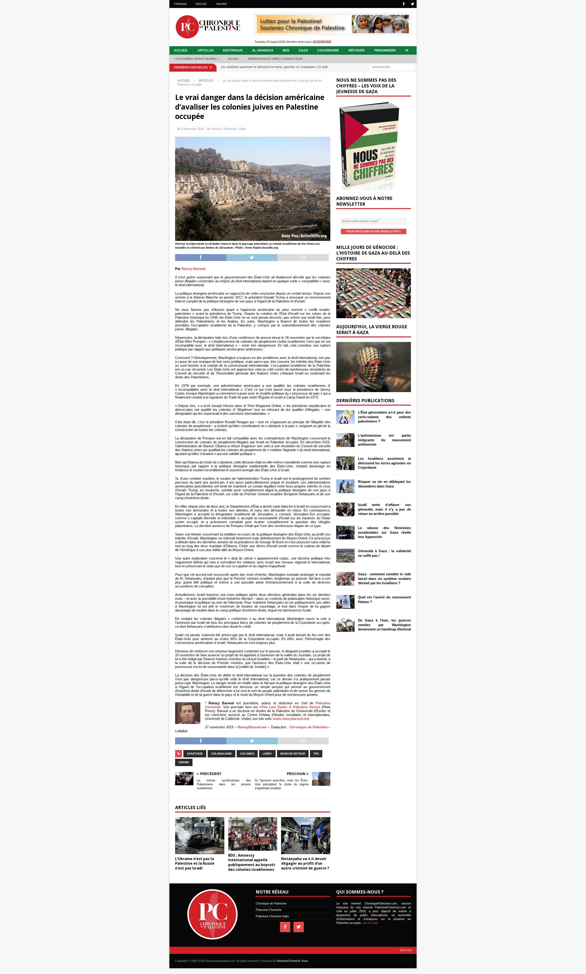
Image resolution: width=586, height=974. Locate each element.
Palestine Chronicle (268, 910)
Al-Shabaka (262, 50)
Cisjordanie (328, 50)
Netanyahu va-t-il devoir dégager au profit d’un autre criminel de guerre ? (305, 863)
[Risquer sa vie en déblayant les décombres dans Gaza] (345, 486)
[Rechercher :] (392, 67)
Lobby (267, 753)
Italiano (221, 4)
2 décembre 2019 (192, 129)
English (201, 4)
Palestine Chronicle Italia (272, 916)
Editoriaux (233, 50)
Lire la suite (370, 923)
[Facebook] (404, 4)
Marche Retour (292, 753)
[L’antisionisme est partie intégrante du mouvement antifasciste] (345, 440)
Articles (206, 50)
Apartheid (195, 753)
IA (406, 50)
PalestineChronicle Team (292, 961)
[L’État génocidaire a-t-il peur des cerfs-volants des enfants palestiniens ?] (345, 417)
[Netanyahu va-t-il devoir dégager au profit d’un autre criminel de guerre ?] (305, 835)
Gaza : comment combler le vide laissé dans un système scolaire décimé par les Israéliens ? (384, 578)
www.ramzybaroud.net (291, 719)
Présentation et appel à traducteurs (275, 58)
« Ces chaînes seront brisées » (196, 58)
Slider (242, 129)
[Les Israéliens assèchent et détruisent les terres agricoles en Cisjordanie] (345, 463)
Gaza (303, 50)
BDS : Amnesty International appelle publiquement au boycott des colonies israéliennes (251, 862)
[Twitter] (413, 4)
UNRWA (184, 762)
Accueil (181, 50)
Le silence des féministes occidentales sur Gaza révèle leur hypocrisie (384, 532)
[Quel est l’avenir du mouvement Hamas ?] (345, 602)
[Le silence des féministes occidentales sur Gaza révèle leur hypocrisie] (345, 532)
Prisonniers (385, 50)
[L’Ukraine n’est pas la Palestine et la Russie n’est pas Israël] (199, 835)
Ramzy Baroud (193, 269)
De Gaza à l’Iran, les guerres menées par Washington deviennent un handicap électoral (384, 624)
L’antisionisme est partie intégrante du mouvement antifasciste (384, 439)
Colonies (247, 753)
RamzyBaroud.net (252, 727)
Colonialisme (221, 753)
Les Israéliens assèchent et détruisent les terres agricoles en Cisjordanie (384, 463)
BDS (286, 50)
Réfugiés (356, 50)
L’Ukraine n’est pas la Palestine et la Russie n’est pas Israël (194, 863)
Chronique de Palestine (308, 727)
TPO (316, 753)
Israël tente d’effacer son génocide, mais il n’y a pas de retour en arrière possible (384, 509)
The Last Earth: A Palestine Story (289, 707)
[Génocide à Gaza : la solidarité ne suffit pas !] (345, 555)
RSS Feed (406, 950)
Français (180, 4)
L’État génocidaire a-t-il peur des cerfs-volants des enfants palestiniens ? (384, 416)
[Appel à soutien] (333, 31)
